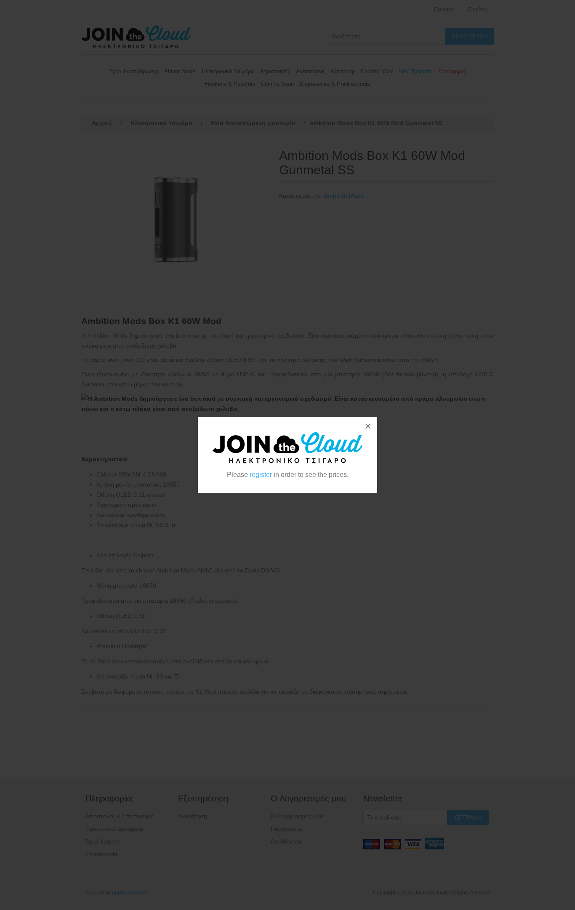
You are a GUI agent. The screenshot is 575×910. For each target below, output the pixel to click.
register (261, 474)
